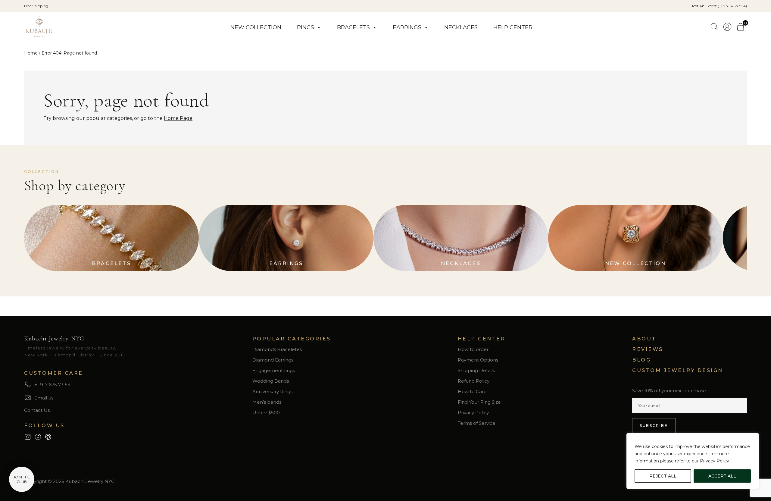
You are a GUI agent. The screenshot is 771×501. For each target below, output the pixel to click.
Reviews (647, 349)
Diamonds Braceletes (277, 349)
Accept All (722, 476)
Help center (512, 27)
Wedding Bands (270, 381)
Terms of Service (476, 423)
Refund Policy (473, 381)
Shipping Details (476, 370)
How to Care (472, 391)
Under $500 (266, 412)
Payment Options (478, 360)
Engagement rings (273, 370)
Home (31, 53)
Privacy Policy (714, 461)
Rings (305, 27)
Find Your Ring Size (479, 402)
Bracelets (353, 27)
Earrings (407, 27)
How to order (473, 349)
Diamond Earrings (272, 360)
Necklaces (461, 27)
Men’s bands (266, 402)
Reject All (662, 476)
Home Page (178, 118)
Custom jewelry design (677, 370)
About (644, 339)
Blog (641, 360)
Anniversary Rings (272, 391)
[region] (692, 461)
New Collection (255, 27)
